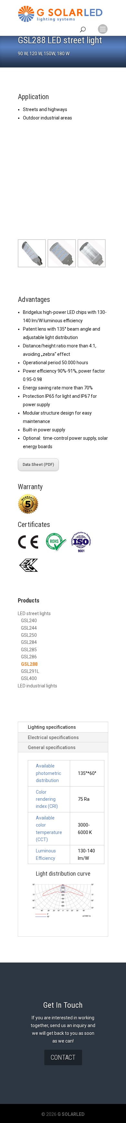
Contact (63, 1057)
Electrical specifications (53, 737)
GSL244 (29, 628)
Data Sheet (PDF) (38, 464)
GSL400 (29, 678)
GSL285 (29, 649)
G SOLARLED (71, 1114)
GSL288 (29, 664)
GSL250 (29, 635)
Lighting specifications (52, 727)
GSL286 (29, 656)
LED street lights (34, 613)
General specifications (52, 747)
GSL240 (29, 620)
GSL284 (29, 642)
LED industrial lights (37, 685)
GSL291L (30, 671)
